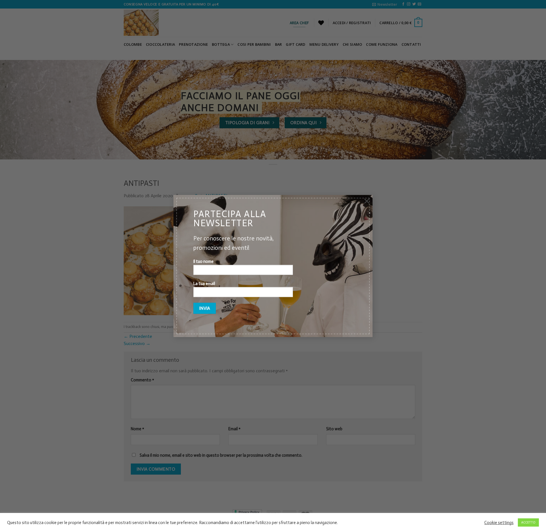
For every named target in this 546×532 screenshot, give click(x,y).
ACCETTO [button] (528, 522)
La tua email (204, 283)
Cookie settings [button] (499, 522)
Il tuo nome (203, 261)
